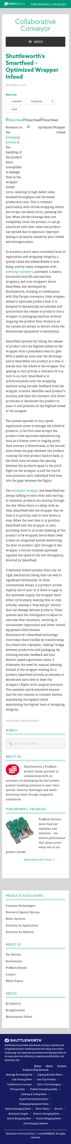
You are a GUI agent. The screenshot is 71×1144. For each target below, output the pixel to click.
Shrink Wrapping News (19, 1118)
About (49, 1066)
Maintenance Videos (19, 1016)
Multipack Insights (18, 1113)
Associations (14, 961)
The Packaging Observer (35, 1123)
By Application (15, 1010)
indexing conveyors (19, 271)
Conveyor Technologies (20, 905)
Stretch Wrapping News (48, 1118)
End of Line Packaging (49, 1084)
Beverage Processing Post (19, 1074)
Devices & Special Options (23, 912)
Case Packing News (22, 1079)
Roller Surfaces (15, 918)
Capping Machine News (49, 1074)
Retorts (58, 1108)
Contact (61, 1066)
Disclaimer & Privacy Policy (20, 1133)
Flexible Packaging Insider (44, 1089)
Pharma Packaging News (18, 1108)
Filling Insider (17, 1089)
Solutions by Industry (20, 931)
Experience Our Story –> (30, 859)
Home (37, 1066)
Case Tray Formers (46, 1079)
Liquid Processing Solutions (33, 1099)
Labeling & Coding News (33, 1094)
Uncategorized (30, 721)
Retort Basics (42, 1108)
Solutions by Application (22, 925)
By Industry (13, 1003)
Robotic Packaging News (46, 1113)
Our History (13, 954)
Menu (38, 41)
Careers (11, 974)
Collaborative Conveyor (35, 25)
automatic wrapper (25, 490)
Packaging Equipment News (33, 1104)
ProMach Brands (16, 967)
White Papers (14, 980)
